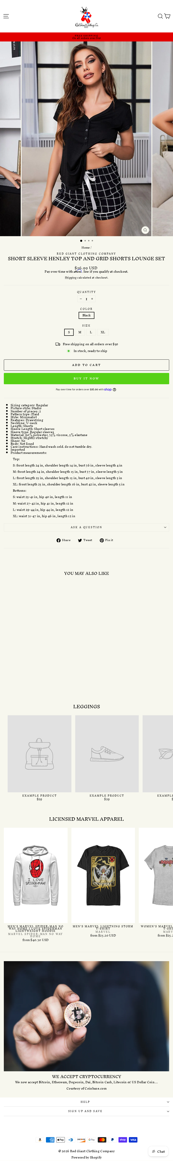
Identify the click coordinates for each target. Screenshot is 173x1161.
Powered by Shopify (86, 1157)
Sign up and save (85, 1111)
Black (86, 315)
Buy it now (87, 378)
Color (86, 309)
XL (103, 332)
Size (86, 326)
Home (86, 247)
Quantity (86, 292)
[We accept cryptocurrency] (86, 1016)
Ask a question (86, 527)
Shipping (71, 278)
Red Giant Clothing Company (86, 253)
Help (85, 1102)
